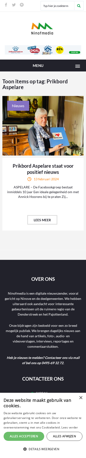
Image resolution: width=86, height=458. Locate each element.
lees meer (42, 220)
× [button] (80, 398)
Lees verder (69, 427)
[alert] (43, 425)
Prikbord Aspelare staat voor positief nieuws (43, 169)
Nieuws (18, 105)
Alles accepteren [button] (24, 436)
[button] (43, 449)
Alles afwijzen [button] (64, 436)
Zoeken (79, 5)
